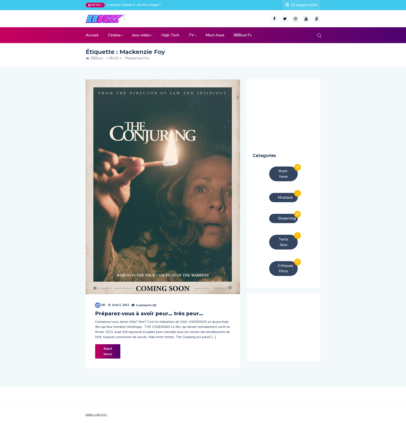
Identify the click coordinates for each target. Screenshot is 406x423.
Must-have (215, 35)
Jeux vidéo (141, 35)
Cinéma (114, 35)
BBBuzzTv (243, 35)
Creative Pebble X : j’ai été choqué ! (134, 5)
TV (191, 35)
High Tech (170, 35)
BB (103, 305)
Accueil (92, 35)
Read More (108, 351)
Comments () (145, 305)
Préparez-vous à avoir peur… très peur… (149, 313)
